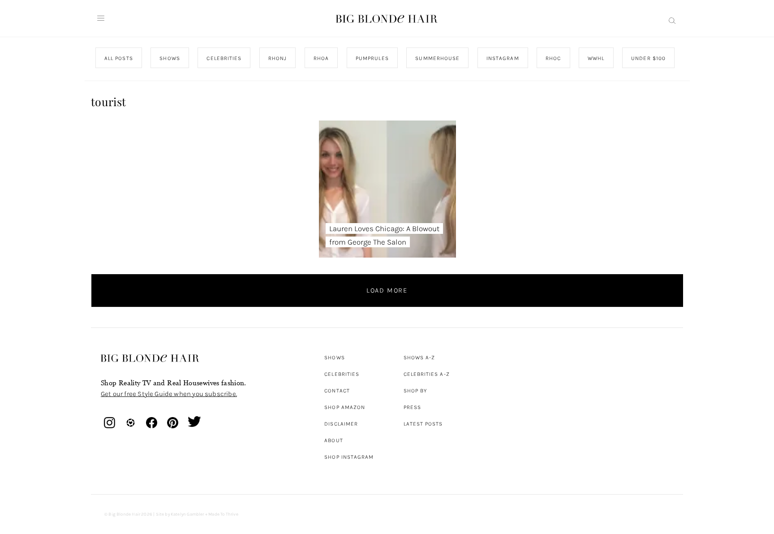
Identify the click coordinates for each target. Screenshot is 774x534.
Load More (387, 290)
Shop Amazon (344, 407)
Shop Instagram (349, 457)
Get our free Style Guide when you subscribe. (169, 394)
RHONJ (277, 58)
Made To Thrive (223, 514)
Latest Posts (423, 424)
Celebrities (341, 374)
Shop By (415, 391)
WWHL (596, 58)
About (333, 440)
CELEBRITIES (223, 58)
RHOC (553, 58)
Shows (334, 357)
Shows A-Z (419, 357)
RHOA (321, 58)
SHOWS (169, 58)
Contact (337, 391)
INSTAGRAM (502, 58)
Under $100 (648, 58)
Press (412, 407)
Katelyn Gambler (187, 514)
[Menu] (100, 18)
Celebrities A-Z (427, 374)
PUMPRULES (371, 58)
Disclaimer (341, 424)
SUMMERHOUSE (437, 58)
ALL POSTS (118, 58)
